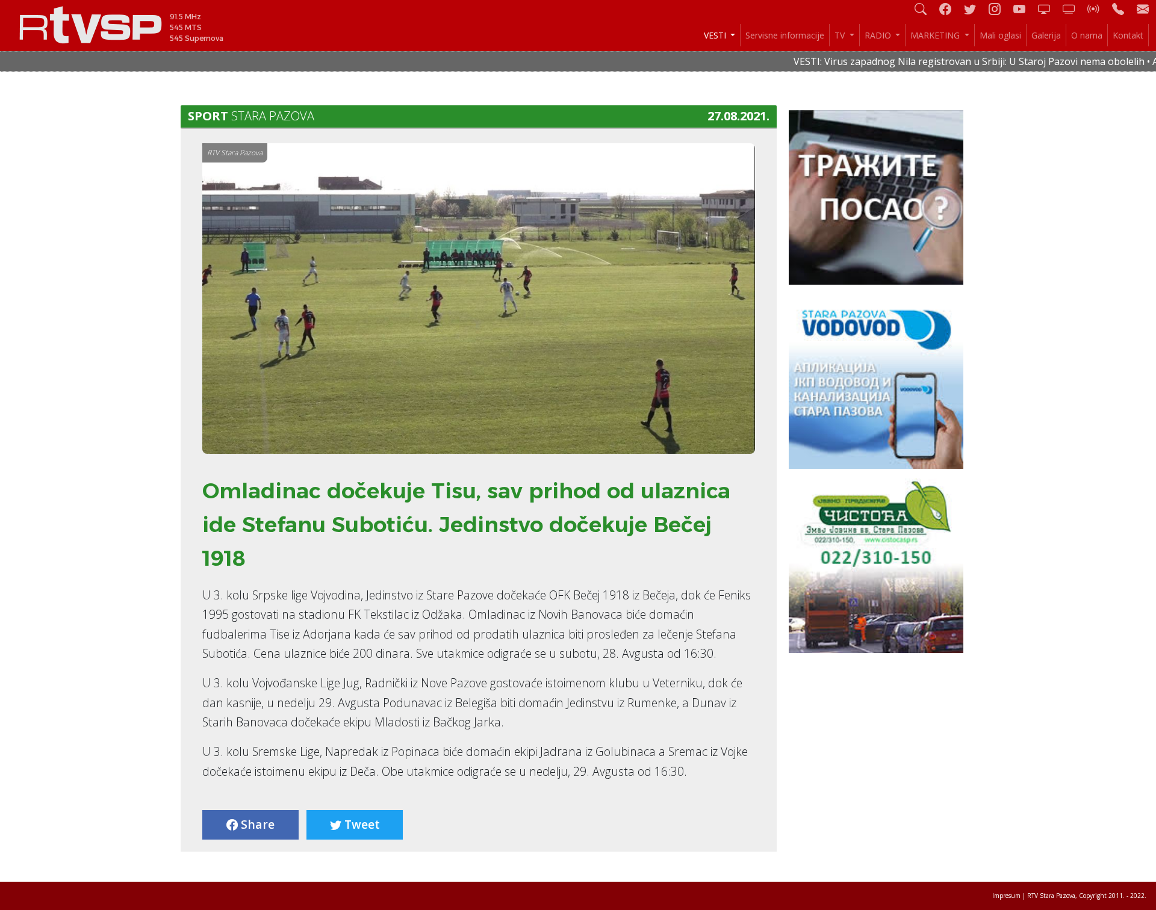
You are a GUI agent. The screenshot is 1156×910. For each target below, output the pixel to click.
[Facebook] (950, 9)
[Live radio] (1098, 9)
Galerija (1046, 35)
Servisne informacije (784, 35)
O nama (1086, 35)
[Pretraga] (925, 9)
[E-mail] (1143, 9)
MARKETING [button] (936, 35)
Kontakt (1128, 35)
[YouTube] (1024, 9)
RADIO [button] (879, 35)
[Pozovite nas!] (1123, 9)
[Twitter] (975, 9)
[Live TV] (1049, 9)
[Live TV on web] (1073, 9)
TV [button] (840, 35)
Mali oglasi (1000, 35)
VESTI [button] (716, 35)
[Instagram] (999, 9)
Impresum (1006, 895)
